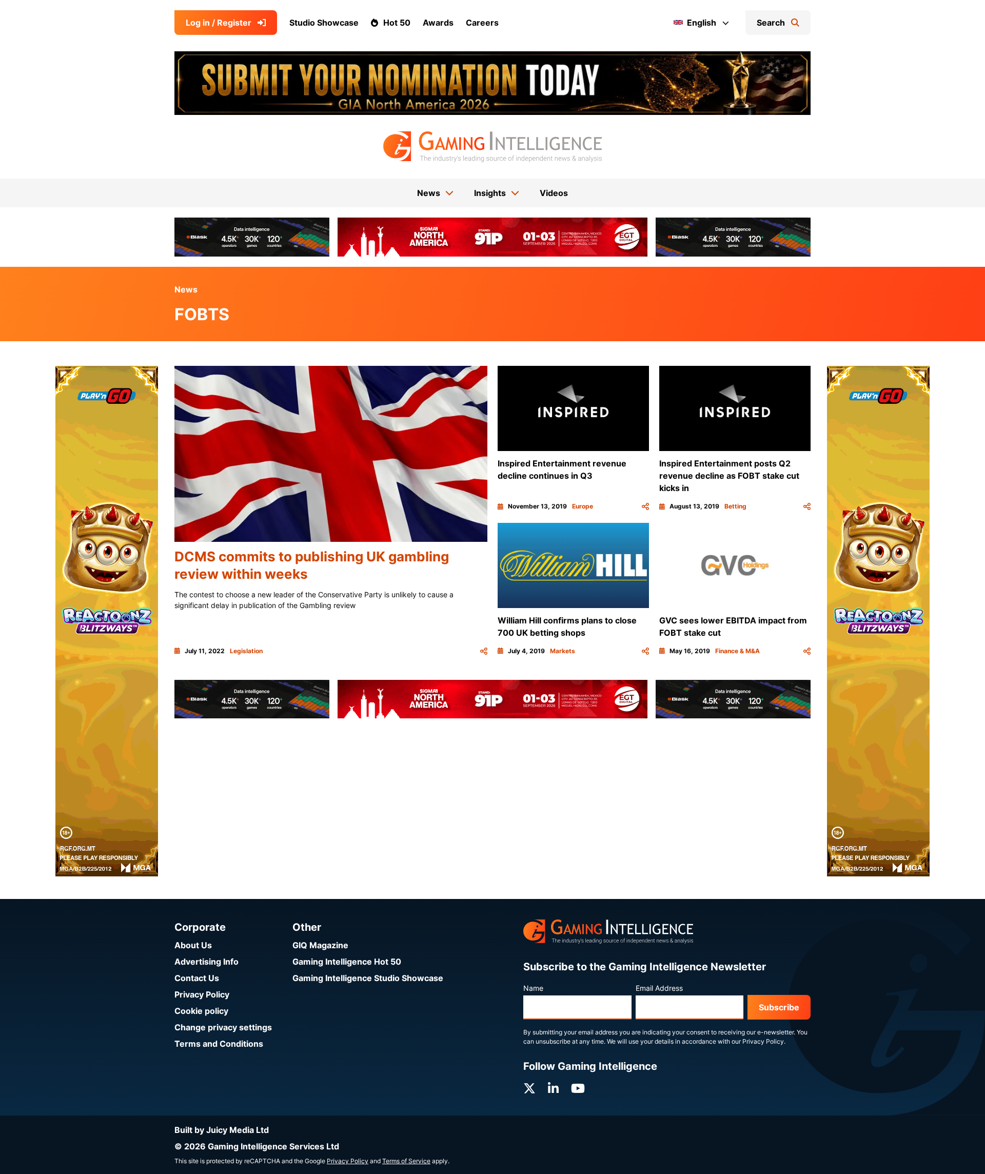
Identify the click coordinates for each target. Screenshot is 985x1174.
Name (533, 988)
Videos (554, 193)
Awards (438, 22)
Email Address (659, 988)
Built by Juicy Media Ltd (221, 1130)
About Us (193, 945)
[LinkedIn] (553, 1088)
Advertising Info (206, 961)
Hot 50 (396, 22)
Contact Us (196, 978)
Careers (482, 22)
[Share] (483, 651)
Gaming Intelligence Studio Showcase (367, 978)
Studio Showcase (324, 22)
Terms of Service (406, 1161)
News (186, 289)
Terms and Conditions (218, 1044)
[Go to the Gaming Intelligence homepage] (492, 146)
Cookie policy (201, 1011)
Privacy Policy (201, 994)
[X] (529, 1088)
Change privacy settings (223, 1027)
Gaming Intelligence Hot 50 (346, 961)
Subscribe (779, 1007)
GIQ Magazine (320, 945)
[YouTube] (578, 1088)
